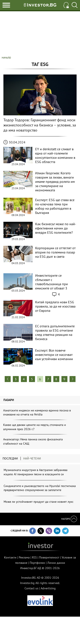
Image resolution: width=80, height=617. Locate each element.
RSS (34, 557)
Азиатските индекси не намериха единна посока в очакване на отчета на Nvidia (37, 412)
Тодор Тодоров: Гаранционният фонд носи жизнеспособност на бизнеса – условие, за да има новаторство (39, 125)
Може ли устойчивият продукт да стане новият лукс (38, 502)
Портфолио (37, 563)
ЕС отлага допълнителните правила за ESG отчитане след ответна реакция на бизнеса (55, 332)
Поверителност (49, 557)
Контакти (10, 557)
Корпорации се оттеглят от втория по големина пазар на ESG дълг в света (55, 252)
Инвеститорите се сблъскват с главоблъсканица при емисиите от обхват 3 (51, 281)
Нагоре (66, 518)
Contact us (31, 588)
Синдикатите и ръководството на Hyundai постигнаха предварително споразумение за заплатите (40, 488)
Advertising (48, 588)
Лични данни (56, 563)
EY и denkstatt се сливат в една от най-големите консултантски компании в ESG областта (55, 155)
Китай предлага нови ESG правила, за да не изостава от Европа (55, 306)
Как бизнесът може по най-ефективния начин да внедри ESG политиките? (55, 228)
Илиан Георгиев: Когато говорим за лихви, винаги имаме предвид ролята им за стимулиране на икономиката (55, 181)
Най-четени (32, 458)
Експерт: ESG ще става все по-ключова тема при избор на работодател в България (54, 206)
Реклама (24, 557)
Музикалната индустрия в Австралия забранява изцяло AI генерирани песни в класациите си (35, 472)
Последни (10, 458)
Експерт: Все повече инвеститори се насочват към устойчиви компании (54, 354)
